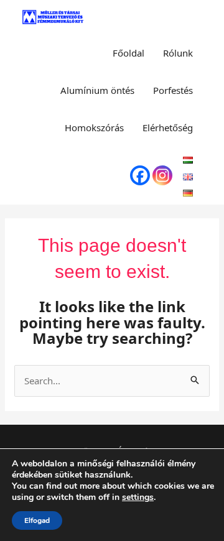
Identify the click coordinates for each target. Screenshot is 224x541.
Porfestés (173, 90)
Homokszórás (94, 127)
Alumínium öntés (97, 90)
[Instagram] (162, 175)
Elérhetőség (167, 127)
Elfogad (37, 520)
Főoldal (128, 53)
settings (138, 497)
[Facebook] (140, 175)
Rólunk (178, 53)
